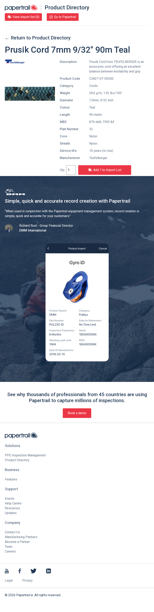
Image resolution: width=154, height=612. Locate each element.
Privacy (27, 580)
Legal (9, 580)
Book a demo (77, 413)
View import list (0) (26, 17)
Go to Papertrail (65, 17)
